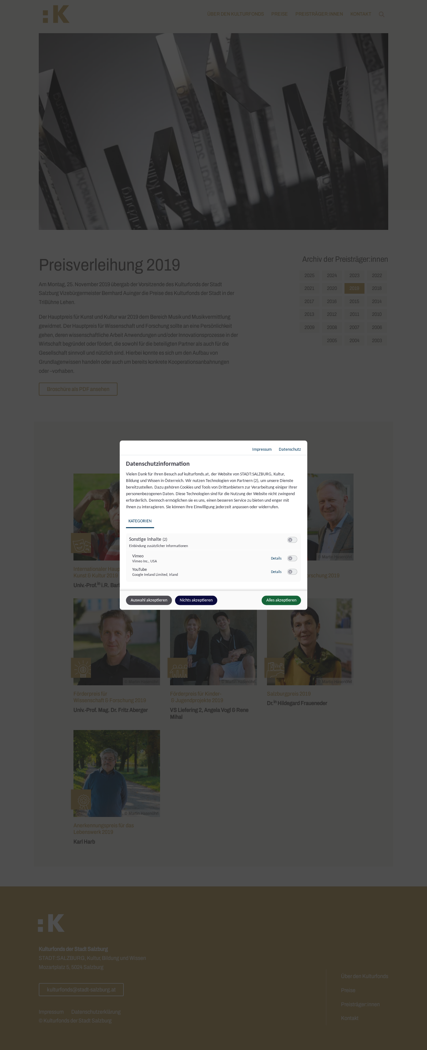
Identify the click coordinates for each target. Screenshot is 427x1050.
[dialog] (213, 525)
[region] (214, 524)
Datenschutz (290, 449)
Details (276, 559)
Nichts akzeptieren (196, 600)
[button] (290, 540)
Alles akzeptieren (281, 600)
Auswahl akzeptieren (149, 600)
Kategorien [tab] (140, 521)
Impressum (262, 449)
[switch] (292, 540)
